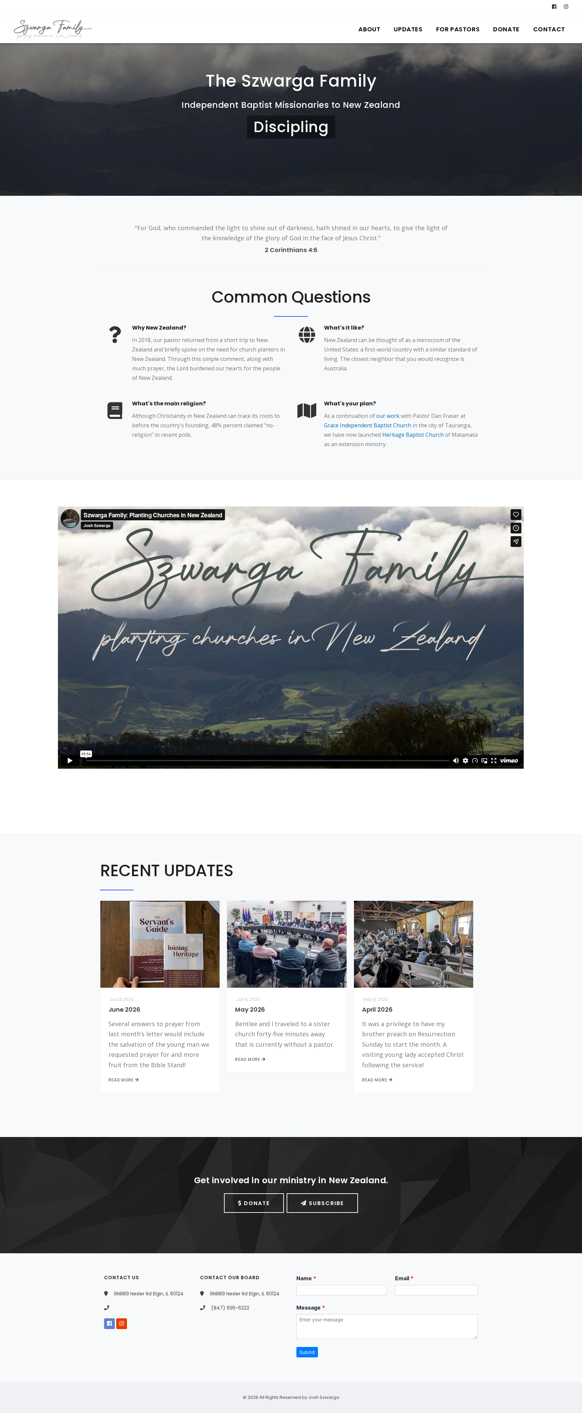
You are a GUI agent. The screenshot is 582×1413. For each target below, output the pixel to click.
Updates (408, 29)
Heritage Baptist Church (413, 434)
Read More (121, 1080)
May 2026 (250, 1009)
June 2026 (124, 1009)
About (369, 29)
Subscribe (325, 1203)
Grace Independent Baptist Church (367, 425)
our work (387, 416)
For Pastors (458, 29)
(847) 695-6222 (229, 1307)
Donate (506, 29)
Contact (549, 29)
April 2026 (377, 1009)
